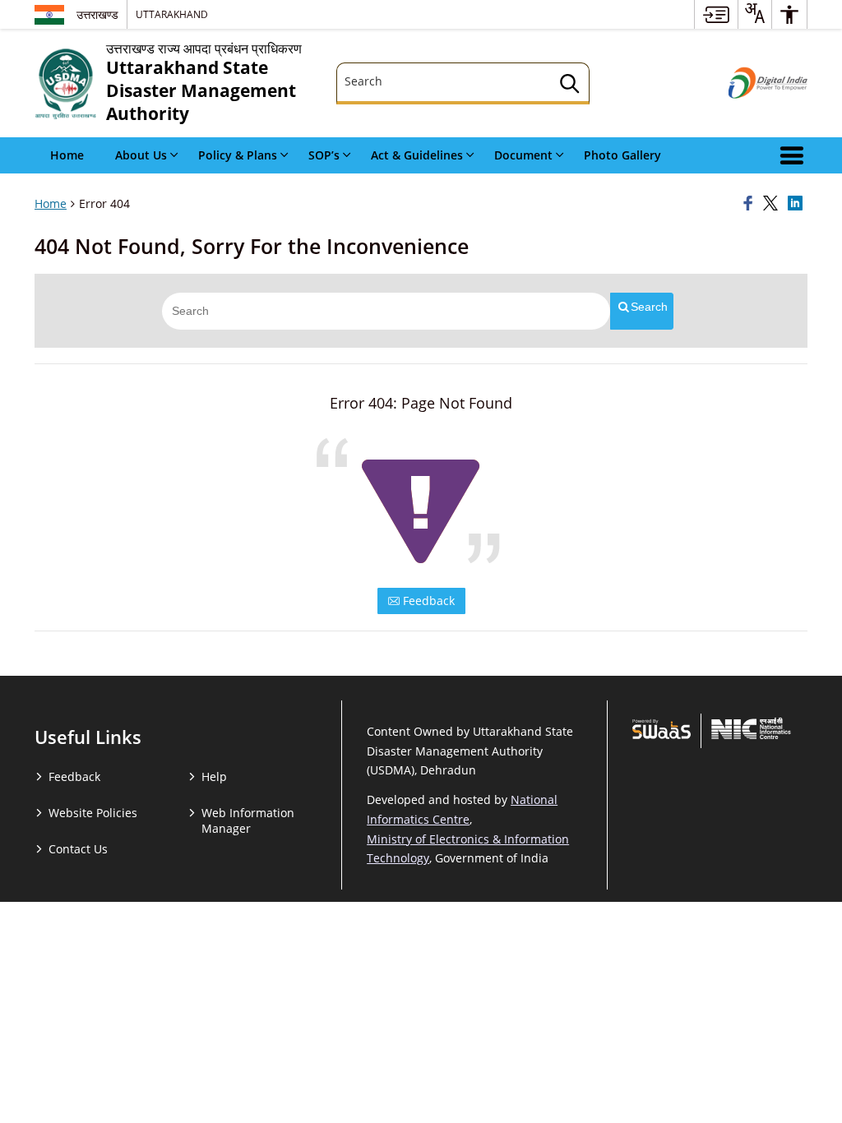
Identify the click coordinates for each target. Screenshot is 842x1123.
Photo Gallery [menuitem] (622, 155)
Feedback (427, 600)
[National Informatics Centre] (751, 728)
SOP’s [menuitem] (324, 155)
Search (649, 306)
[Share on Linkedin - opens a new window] (797, 204)
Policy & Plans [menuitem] (237, 155)
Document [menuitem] (523, 155)
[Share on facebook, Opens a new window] (751, 204)
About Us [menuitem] (141, 155)
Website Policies (93, 812)
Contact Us (78, 849)
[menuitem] (716, 14)
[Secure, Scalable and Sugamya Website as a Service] (661, 728)
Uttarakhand (172, 14)
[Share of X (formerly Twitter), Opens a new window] (773, 204)
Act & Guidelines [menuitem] (417, 155)
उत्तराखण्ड (97, 14)
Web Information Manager (247, 820)
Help (214, 776)
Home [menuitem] (67, 155)
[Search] (570, 86)
